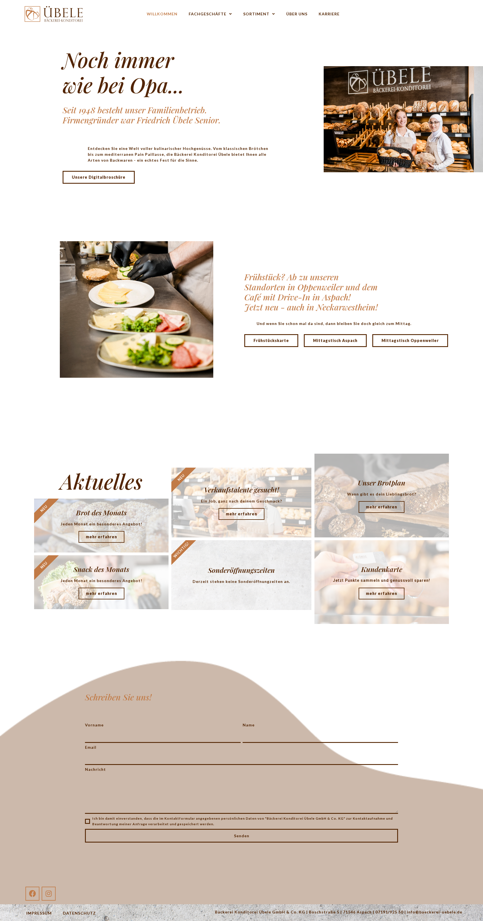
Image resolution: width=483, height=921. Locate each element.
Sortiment (256, 13)
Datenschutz (79, 913)
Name (249, 725)
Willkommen (162, 13)
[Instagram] (49, 894)
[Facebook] (32, 894)
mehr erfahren (101, 536)
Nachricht (95, 769)
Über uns (296, 13)
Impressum (39, 913)
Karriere (329, 13)
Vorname (94, 725)
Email (90, 747)
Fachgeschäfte (207, 13)
